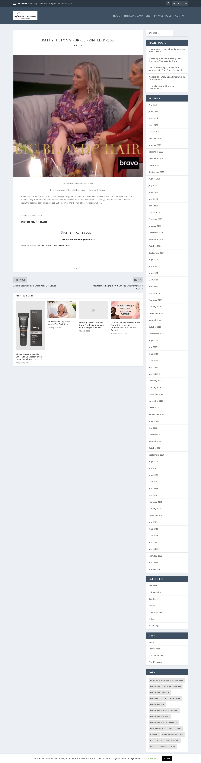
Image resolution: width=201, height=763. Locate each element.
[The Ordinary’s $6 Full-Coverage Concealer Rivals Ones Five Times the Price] (30, 325)
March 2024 (154, 293)
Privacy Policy (162, 16)
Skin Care (153, 599)
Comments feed (156, 655)
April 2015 (153, 562)
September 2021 (156, 455)
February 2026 (155, 138)
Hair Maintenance (159, 692)
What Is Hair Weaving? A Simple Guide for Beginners (167, 78)
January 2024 (155, 306)
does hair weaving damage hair (166, 680)
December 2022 (156, 394)
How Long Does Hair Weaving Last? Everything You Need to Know (165, 59)
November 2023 (156, 320)
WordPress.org (155, 662)
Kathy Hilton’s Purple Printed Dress (54, 245)
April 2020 (153, 542)
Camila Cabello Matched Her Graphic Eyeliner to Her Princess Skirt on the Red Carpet (125, 326)
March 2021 (154, 495)
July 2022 (153, 428)
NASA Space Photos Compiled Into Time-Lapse (51, 3)
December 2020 (156, 515)
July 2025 (153, 185)
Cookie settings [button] (151, 758)
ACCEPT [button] (167, 758)
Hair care (78, 45)
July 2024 (153, 266)
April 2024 (153, 286)
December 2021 (156, 434)
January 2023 (155, 387)
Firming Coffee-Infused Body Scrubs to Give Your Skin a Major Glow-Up (92, 325)
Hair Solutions (158, 698)
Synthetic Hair (168, 746)
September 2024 (156, 253)
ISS (151, 740)
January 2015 (155, 569)
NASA (159, 740)
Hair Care (155, 686)
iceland (154, 734)
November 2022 (156, 401)
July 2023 (153, 347)
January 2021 (155, 508)
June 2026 (153, 111)
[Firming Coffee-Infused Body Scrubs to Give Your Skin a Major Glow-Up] (93, 310)
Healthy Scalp (157, 728)
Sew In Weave (173, 740)
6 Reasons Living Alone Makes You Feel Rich (58, 322)
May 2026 (153, 118)
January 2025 (155, 226)
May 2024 (153, 279)
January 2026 (155, 145)
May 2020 (153, 535)
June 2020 (153, 529)
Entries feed (154, 648)
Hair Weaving (155, 592)
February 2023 (155, 380)
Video (151, 619)
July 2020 (153, 522)
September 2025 (156, 172)
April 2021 (153, 488)
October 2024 (155, 246)
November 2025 (156, 158)
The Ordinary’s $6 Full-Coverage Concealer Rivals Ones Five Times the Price (29, 356)
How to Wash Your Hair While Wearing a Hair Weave (167, 50)
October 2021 (155, 448)
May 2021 (153, 481)
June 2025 (153, 192)
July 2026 (153, 104)
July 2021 (153, 468)
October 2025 (155, 165)
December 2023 (156, 313)
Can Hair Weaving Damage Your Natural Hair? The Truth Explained (165, 68)
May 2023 (153, 360)
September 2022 (156, 414)
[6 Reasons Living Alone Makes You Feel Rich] (61, 309)
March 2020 (154, 549)
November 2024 (156, 239)
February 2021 (155, 502)
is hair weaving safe (172, 734)
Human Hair (175, 728)
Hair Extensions (172, 686)
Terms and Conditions (137, 16)
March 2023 (154, 374)
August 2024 (154, 259)
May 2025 (153, 199)
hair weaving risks (160, 716)
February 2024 (155, 300)
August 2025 (154, 178)
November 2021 (156, 441)
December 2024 (156, 232)
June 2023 (153, 354)
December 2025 (156, 151)
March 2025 (154, 212)
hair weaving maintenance (164, 710)
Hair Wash (175, 698)
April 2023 (153, 367)
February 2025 (155, 219)
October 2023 (155, 327)
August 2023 (154, 340)
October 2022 (155, 407)
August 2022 (154, 421)
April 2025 (153, 205)
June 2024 (153, 273)
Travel (152, 605)
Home (116, 16)
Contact (180, 16)
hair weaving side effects (163, 722)
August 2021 (154, 461)
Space (153, 746)
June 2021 (153, 475)
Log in (151, 642)
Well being (153, 625)
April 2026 (153, 125)
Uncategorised (156, 612)
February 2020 (155, 555)
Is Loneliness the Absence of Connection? (162, 87)
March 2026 (154, 131)
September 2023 (156, 333)
